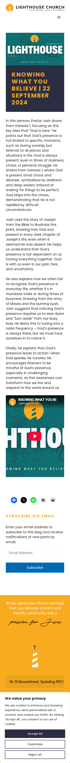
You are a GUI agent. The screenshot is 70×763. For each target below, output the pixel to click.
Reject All (35, 755)
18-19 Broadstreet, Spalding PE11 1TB (38, 681)
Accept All (35, 734)
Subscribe (35, 567)
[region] (35, 727)
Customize (35, 744)
